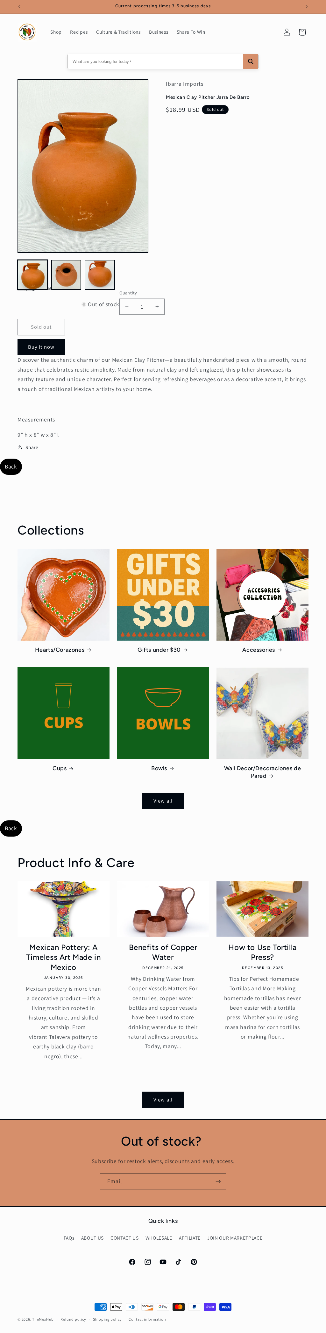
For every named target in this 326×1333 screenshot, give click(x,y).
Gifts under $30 (159, 649)
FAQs (69, 1238)
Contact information (147, 1319)
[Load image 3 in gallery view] (100, 275)
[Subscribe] (218, 1181)
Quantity (128, 293)
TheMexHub (43, 1319)
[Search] (250, 61)
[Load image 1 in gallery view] (33, 275)
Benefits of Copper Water (163, 952)
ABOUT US (92, 1238)
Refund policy (73, 1319)
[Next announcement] (307, 6)
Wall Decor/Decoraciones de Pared (262, 772)
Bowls (159, 768)
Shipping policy (107, 1319)
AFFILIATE (190, 1238)
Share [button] (31, 447)
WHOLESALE (158, 1238)
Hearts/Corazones (60, 649)
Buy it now (41, 346)
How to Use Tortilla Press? (262, 952)
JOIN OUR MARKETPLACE (234, 1238)
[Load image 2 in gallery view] (66, 275)
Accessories (258, 649)
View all (163, 800)
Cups (60, 768)
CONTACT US (124, 1238)
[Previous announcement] (19, 6)
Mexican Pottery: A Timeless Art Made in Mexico (63, 957)
